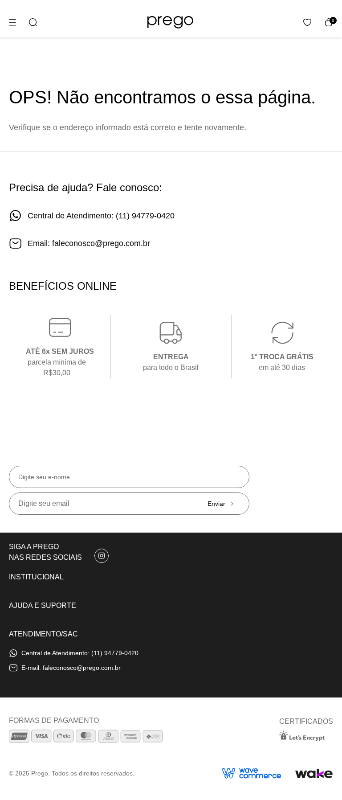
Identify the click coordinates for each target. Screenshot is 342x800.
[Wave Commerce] (251, 773)
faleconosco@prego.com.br (101, 243)
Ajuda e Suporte (42, 605)
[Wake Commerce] (314, 773)
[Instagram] (101, 556)
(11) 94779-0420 (145, 215)
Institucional (36, 577)
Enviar (216, 503)
